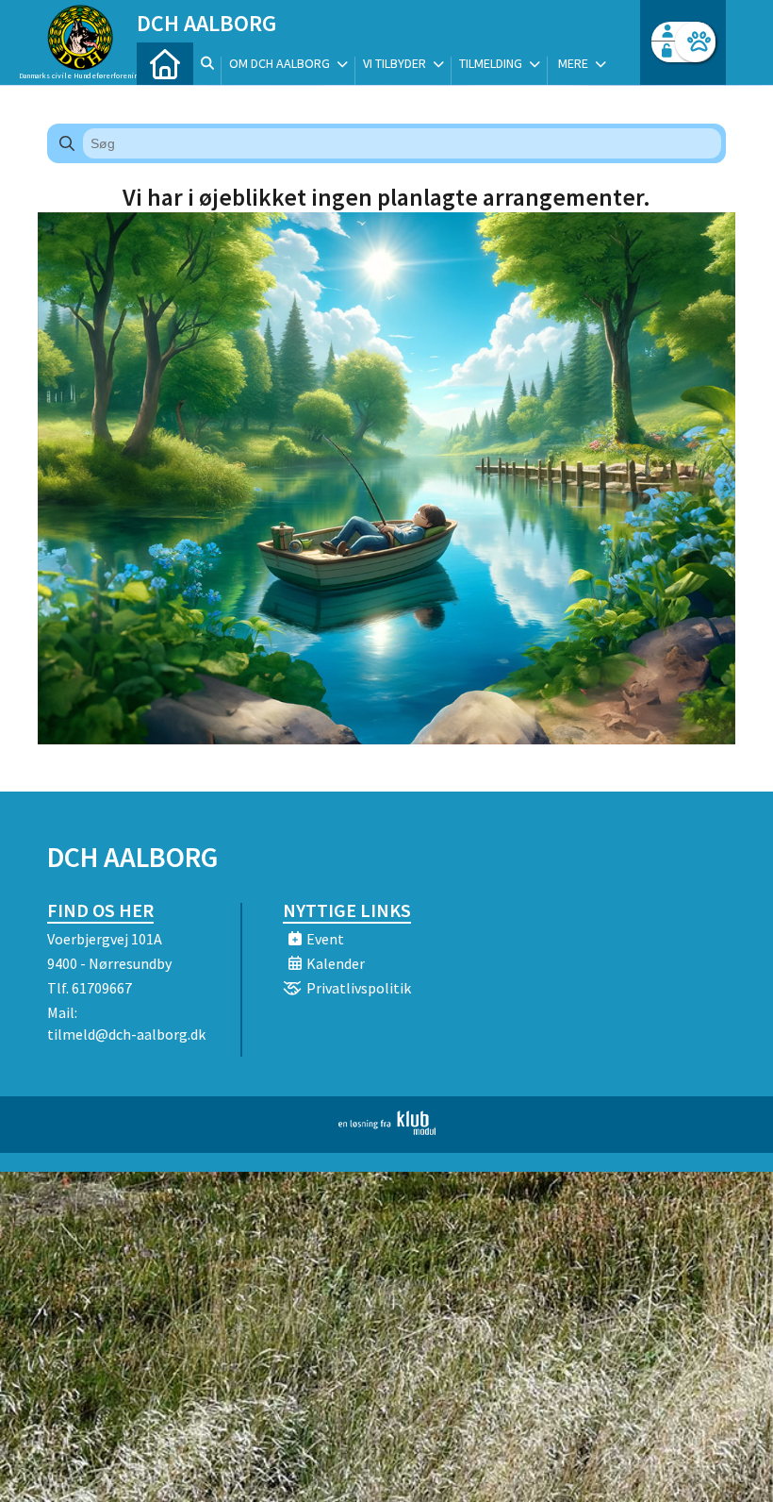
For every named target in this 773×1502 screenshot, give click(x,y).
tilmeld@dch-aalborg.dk (126, 1034)
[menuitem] (165, 63)
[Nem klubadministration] (387, 1129)
